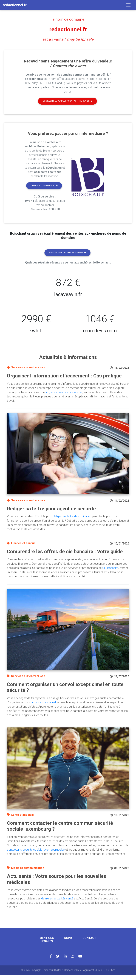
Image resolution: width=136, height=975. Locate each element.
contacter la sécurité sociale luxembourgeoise (36, 849)
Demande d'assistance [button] (42, 185)
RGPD (68, 938)
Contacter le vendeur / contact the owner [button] (66, 101)
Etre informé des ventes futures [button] (66, 252)
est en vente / (68, 39)
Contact (89, 938)
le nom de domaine (68, 19)
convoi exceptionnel (43, 702)
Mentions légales (46, 939)
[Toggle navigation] (128, 5)
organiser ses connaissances (64, 392)
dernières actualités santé (57, 898)
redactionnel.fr (68, 29)
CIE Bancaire (110, 568)
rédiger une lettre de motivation (72, 516)
